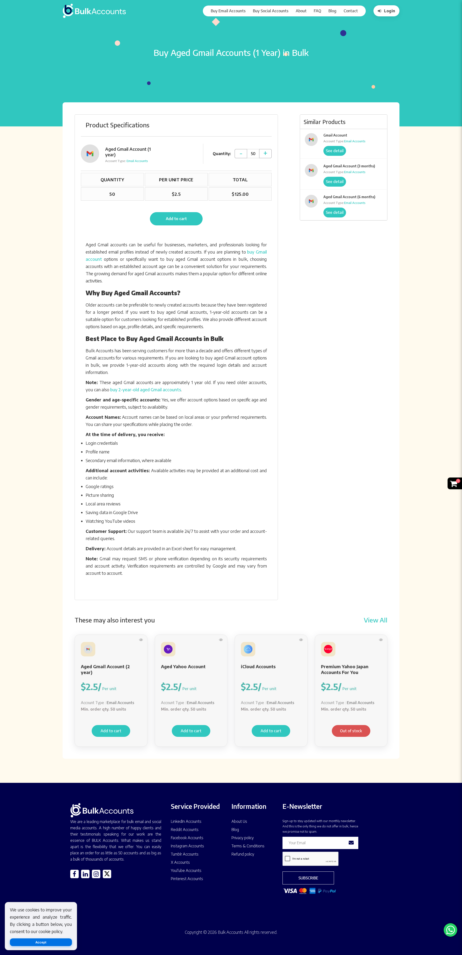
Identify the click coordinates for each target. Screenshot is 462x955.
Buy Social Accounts (271, 10)
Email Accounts (137, 161)
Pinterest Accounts (187, 878)
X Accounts (180, 862)
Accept (40, 942)
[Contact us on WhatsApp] (450, 930)
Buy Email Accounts (228, 10)
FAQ (317, 10)
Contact (351, 10)
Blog (332, 10)
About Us (239, 821)
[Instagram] (96, 874)
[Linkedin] (85, 874)
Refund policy (242, 854)
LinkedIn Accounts (186, 821)
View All (375, 620)
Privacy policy (242, 837)
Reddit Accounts (185, 829)
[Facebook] (74, 874)
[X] (107, 874)
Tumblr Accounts (185, 854)
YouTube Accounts (186, 870)
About (301, 10)
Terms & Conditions (247, 846)
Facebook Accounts (187, 837)
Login (389, 10)
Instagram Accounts (187, 846)
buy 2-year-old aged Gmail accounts (145, 389)
